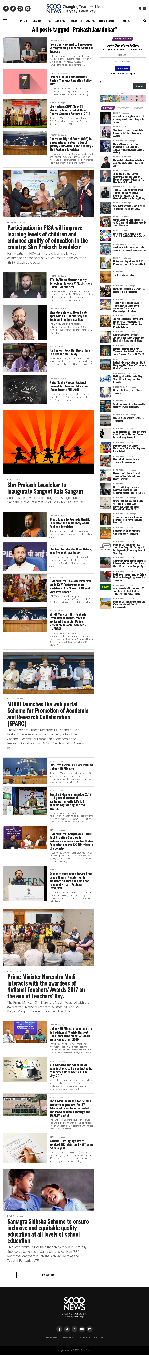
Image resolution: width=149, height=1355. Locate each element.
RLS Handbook (124, 20)
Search (103, 82)
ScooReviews (60, 20)
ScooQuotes (76, 20)
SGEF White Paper (106, 20)
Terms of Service (52, 1337)
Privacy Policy (69, 1337)
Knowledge (37, 20)
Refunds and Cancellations (92, 1337)
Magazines (90, 20)
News (48, 20)
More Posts (48, 1275)
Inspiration (23, 20)
